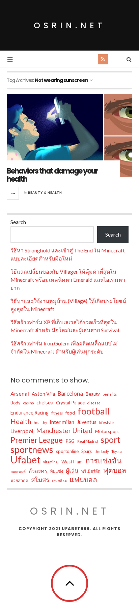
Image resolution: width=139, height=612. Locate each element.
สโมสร (40, 480)
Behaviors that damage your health (52, 175)
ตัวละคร (37, 470)
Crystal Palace (70, 402)
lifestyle (106, 422)
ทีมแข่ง (56, 471)
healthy (40, 422)
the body (101, 451)
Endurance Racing (29, 413)
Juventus (86, 422)
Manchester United (64, 430)
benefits (110, 394)
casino (28, 403)
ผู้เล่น (72, 470)
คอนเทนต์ (18, 471)
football (94, 411)
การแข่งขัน (103, 461)
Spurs (86, 451)
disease (94, 403)
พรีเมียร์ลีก (91, 471)
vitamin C (51, 462)
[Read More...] (13, 193)
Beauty (93, 394)
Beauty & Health (45, 192)
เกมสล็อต (59, 481)
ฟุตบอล (114, 470)
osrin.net (70, 25)
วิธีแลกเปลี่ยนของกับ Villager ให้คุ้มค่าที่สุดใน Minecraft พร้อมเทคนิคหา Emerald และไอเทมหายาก (67, 279)
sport (110, 439)
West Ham (72, 461)
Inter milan (62, 422)
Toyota (116, 451)
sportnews (31, 450)
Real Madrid (87, 441)
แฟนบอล (83, 480)
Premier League (36, 440)
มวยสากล (19, 480)
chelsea (44, 402)
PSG (70, 441)
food (70, 413)
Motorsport (107, 431)
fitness (57, 413)
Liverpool (21, 431)
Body (15, 402)
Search (18, 222)
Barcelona (70, 393)
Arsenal (19, 393)
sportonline (67, 451)
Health (20, 421)
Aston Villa (43, 394)
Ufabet (25, 460)
